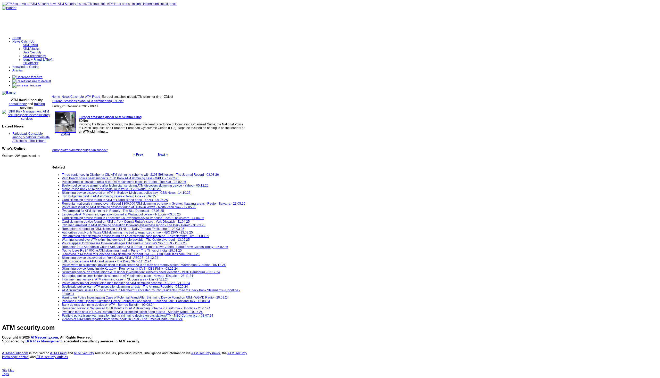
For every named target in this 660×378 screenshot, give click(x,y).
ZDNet (65, 134)
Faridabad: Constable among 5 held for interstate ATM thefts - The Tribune (31, 137)
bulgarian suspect (95, 150)
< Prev (138, 154)
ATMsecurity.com (44, 337)
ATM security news (205, 353)
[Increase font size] (26, 85)
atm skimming (72, 150)
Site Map (8, 370)
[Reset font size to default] (31, 81)
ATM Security (84, 353)
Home (56, 97)
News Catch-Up (73, 97)
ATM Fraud (92, 97)
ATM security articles (52, 357)
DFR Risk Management (44, 341)
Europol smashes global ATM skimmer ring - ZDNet (87, 101)
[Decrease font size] (27, 77)
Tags (5, 374)
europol (57, 150)
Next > (163, 154)
